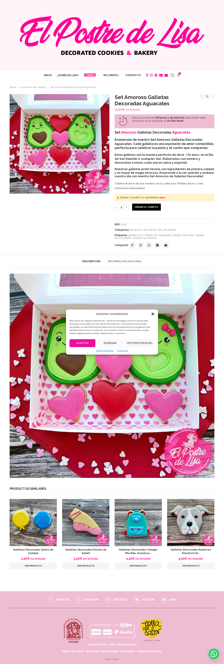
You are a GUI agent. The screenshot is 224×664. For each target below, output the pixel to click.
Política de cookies (105, 350)
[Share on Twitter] (141, 245)
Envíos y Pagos (110, 651)
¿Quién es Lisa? (68, 75)
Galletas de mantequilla (157, 235)
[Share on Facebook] (132, 245)
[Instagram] (151, 75)
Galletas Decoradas (183, 235)
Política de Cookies (73, 651)
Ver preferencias (140, 343)
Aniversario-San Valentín (33, 87)
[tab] (91, 261)
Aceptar (82, 343)
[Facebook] (147, 75)
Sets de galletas (167, 229)
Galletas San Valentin (144, 238)
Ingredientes (127, 651)
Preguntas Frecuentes (149, 651)
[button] (153, 314)
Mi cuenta (110, 75)
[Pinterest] (156, 75)
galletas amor (135, 235)
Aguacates (181, 132)
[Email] (166, 75)
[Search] (172, 75)
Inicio (48, 75)
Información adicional (125, 261)
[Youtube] (161, 75)
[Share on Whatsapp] (149, 245)
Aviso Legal (122, 350)
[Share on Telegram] (157, 245)
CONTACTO (133, 75)
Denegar (110, 343)
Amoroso (128, 132)
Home (13, 87)
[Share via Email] (166, 245)
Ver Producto (33, 566)
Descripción (91, 261)
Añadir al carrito (146, 207)
